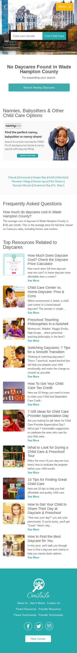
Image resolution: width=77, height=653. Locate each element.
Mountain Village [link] (21, 181)
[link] (18, 7)
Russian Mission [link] (22, 185)
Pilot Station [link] (56, 181)
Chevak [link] (12, 177)
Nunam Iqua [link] (40, 181)
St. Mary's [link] (59, 185)
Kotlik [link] (51, 177)
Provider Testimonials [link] (50, 615)
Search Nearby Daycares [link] (39, 87)
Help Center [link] (38, 638)
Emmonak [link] (25, 177)
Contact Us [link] (53, 603)
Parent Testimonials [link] (25, 615)
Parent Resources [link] (26, 609)
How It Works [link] (37, 603)
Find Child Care (54, 35)
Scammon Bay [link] (42, 185)
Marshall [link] (62, 177)
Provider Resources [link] (49, 609)
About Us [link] (22, 603)
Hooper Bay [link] (39, 177)
